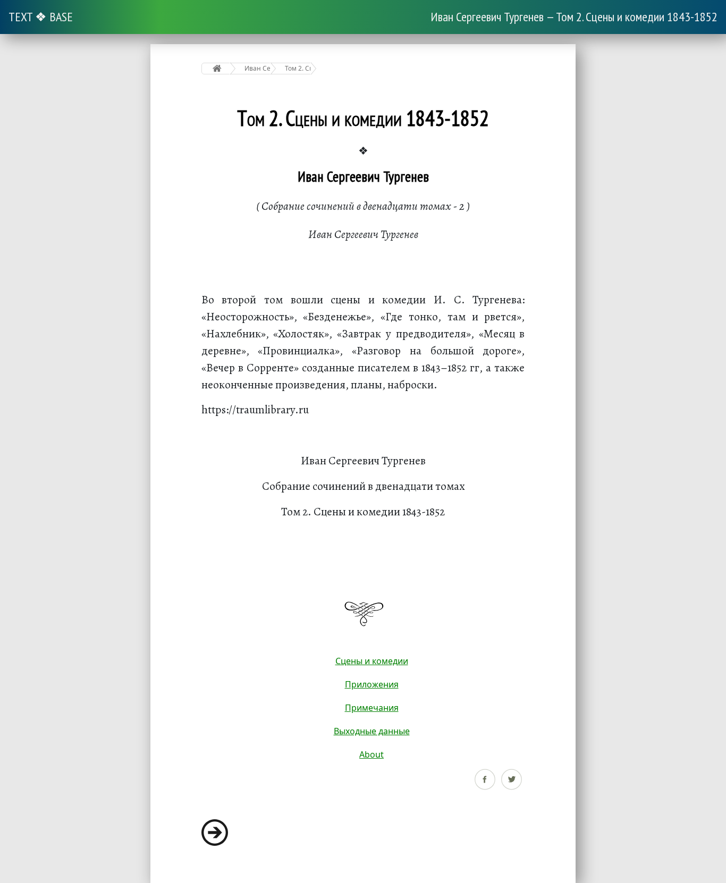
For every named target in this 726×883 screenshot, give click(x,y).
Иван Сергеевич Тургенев (257, 68)
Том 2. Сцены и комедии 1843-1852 (298, 68)
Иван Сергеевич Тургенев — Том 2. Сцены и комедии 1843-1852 (573, 17)
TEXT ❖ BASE (41, 17)
